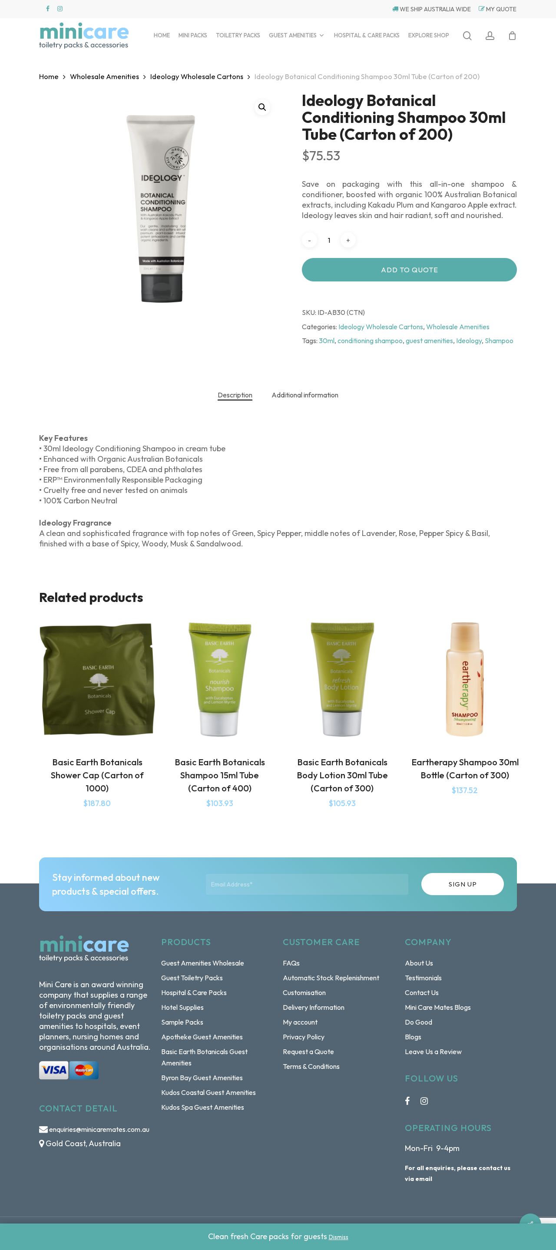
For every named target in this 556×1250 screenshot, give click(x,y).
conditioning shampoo (370, 340)
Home (49, 76)
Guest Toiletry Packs (192, 977)
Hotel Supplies (182, 1007)
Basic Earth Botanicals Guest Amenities (204, 1057)
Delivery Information (313, 1007)
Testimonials (423, 977)
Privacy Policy (303, 1036)
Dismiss (338, 1237)
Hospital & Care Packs (194, 992)
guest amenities (429, 340)
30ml (326, 340)
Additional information (304, 394)
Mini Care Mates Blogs (438, 1007)
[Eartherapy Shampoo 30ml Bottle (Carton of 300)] (465, 680)
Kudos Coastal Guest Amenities (208, 1092)
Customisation (304, 992)
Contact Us (422, 992)
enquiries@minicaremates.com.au (99, 1129)
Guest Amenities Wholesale (202, 963)
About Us (419, 963)
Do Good (418, 1022)
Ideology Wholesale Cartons (196, 76)
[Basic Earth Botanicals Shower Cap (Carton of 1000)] (97, 680)
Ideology (469, 340)
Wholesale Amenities (104, 76)
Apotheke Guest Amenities (202, 1036)
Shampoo (499, 340)
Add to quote (409, 269)
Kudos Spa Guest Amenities (202, 1107)
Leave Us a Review (433, 1051)
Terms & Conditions (311, 1066)
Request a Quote (308, 1051)
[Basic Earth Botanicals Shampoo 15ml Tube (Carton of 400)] (220, 680)
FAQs (291, 963)
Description (235, 394)
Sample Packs (182, 1022)
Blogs (413, 1036)
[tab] (235, 394)
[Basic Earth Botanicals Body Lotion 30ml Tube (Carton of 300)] (342, 680)
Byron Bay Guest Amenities (202, 1077)
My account (300, 1022)
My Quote (500, 9)
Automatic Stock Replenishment (331, 977)
